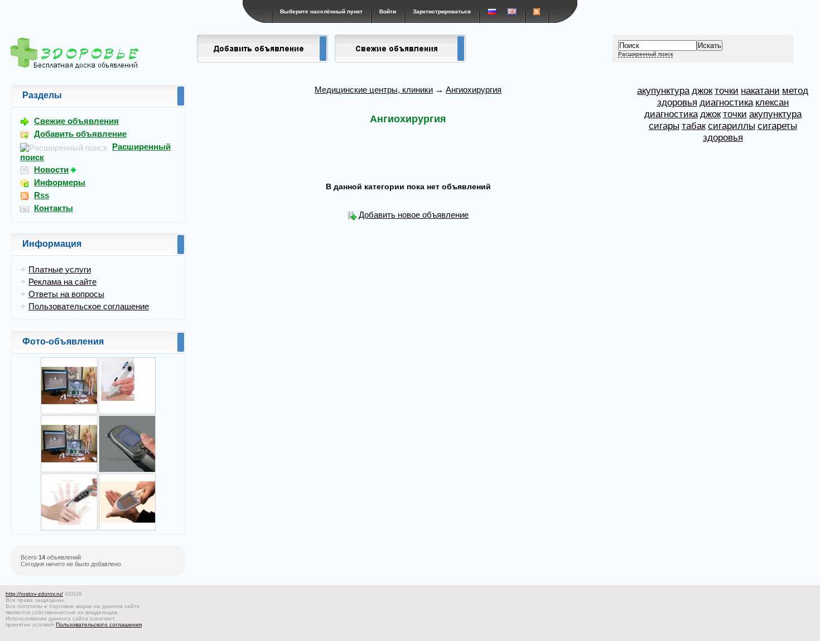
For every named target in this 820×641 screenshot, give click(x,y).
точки (727, 90)
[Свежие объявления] (400, 59)
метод (795, 90)
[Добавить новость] (75, 169)
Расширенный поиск (645, 54)
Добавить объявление (80, 133)
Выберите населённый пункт (321, 11)
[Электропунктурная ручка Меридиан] (69, 528)
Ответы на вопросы (66, 294)
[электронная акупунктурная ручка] (127, 412)
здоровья (677, 102)
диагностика (726, 102)
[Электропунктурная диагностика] (69, 412)
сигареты (777, 125)
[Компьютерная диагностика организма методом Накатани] (69, 470)
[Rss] (537, 11)
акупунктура (663, 90)
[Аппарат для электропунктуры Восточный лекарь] (127, 470)
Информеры (59, 182)
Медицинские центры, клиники (374, 89)
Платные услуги (59, 269)
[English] (512, 11)
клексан (772, 102)
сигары (664, 125)
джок (702, 90)
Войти (387, 11)
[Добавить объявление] (262, 59)
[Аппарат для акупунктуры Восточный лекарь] (127, 528)
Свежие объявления (76, 121)
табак (694, 125)
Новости (51, 169)
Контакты (53, 208)
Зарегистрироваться (442, 11)
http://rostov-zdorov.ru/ (34, 594)
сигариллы (731, 125)
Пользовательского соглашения (99, 624)
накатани (760, 90)
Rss (41, 195)
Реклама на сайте (62, 281)
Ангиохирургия (473, 89)
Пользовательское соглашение (88, 306)
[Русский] (492, 11)
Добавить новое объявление (414, 214)
